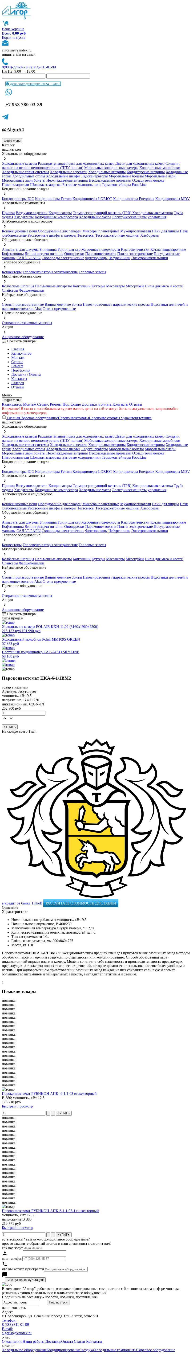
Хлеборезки (149, 235)
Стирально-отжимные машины (27, 323)
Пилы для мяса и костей (164, 286)
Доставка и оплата (97, 404)
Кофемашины (13, 254)
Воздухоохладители (32, 213)
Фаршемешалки (31, 290)
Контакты (19, 379)
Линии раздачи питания (44, 254)
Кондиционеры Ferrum (53, 199)
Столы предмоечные (59, 309)
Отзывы (17, 387)
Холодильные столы (28, 176)
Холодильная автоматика (152, 213)
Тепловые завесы (92, 272)
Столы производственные (23, 304)
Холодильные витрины (107, 172)
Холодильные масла (95, 217)
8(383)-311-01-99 (42, 67)
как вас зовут (12, 1248)
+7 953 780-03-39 (23, 104)
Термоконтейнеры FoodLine (124, 185)
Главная (17, 349)
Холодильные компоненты (115, 1350)
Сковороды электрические (63, 258)
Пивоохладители (15, 185)
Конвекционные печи (19, 231)
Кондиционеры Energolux (133, 199)
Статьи (79, 1341)
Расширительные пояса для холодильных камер (76, 163)
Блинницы (48, 249)
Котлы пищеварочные (168, 249)
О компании (12, 1341)
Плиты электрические (135, 254)
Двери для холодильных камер (140, 163)
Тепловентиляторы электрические (50, 272)
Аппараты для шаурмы (20, 249)
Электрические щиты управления (139, 217)
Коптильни (82, 286)
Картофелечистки (135, 249)
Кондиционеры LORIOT (92, 199)
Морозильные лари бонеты (23, 180)
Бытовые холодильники (81, 185)
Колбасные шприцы (18, 286)
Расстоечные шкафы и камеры (52, 235)
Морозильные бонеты (126, 176)
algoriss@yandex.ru (17, 50)
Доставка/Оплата (59, 1341)
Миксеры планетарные (100, 231)
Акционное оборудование (23, 337)
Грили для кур (69, 249)
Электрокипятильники (149, 258)
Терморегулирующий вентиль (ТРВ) (102, 213)
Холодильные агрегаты (68, 172)
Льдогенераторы (94, 176)
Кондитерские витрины (146, 172)
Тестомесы (85, 235)
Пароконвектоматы (100, 254)
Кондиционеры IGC (18, 199)
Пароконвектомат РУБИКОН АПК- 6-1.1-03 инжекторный (49, 1094)
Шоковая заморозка (45, 185)
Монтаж (17, 358)
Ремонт (17, 366)
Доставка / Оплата (26, 374)
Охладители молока (148, 180)
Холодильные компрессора (56, 217)
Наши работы (33, 1341)
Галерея (17, 383)
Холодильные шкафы (63, 176)
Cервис (17, 362)
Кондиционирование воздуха (70, 1350)
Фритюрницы (96, 258)
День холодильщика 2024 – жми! (34, 84)
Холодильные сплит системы (25, 172)
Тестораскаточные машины (117, 235)
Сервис (43, 404)
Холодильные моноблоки (159, 168)
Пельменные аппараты (53, 286)
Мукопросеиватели (135, 231)
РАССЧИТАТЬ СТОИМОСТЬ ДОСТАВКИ (81, 903)
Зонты (77, 304)
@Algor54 (13, 129)
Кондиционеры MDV (172, 199)
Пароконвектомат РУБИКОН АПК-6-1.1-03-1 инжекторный (50, 1211)
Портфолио (20, 370)
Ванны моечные (58, 304)
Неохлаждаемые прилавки (110, 180)
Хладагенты (24, 217)
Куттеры (98, 286)
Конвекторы (12, 272)
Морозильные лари (160, 176)
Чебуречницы (119, 258)
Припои (8, 213)
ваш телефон (12, 1258)
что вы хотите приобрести (23, 1269)
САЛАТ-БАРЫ (28, 258)
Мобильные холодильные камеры (111, 168)
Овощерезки (74, 254)
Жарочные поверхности (100, 249)
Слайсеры (10, 290)
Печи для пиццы (165, 231)
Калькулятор (21, 353)
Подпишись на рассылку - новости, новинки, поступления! (50, 1297)
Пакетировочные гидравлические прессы (116, 304)
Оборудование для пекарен (59, 231)
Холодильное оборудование (24, 1350)
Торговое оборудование (39, 418)
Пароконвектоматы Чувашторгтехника (120, 418)
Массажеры (115, 286)
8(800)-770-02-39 (15, 67)
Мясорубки (135, 286)
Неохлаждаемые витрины (67, 180)
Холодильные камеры (19, 163)
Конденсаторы (60, 213)
